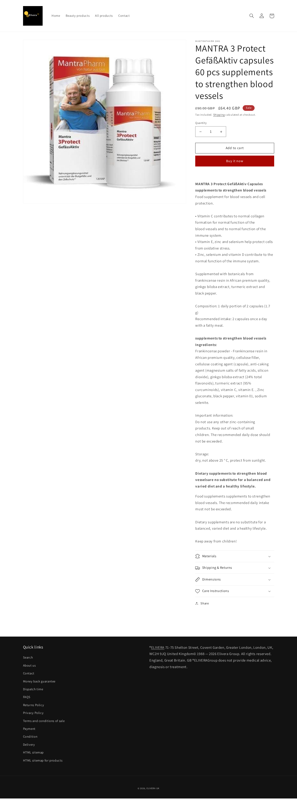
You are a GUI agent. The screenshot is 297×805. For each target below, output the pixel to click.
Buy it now (235, 161)
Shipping (219, 114)
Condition (30, 736)
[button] (252, 16)
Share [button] (204, 603)
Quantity (201, 123)
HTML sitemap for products (43, 760)
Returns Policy (33, 705)
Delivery (29, 744)
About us (29, 665)
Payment (29, 729)
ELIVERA (157, 647)
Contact (28, 673)
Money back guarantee (39, 681)
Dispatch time (33, 689)
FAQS (27, 697)
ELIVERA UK (153, 788)
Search (28, 657)
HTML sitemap (33, 752)
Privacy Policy (33, 713)
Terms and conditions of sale (44, 721)
